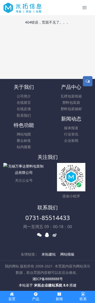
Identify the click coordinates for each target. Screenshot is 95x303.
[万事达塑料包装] (22, 7)
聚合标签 (24, 140)
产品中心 (71, 86)
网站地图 (24, 134)
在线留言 (24, 102)
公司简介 (24, 96)
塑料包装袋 (71, 102)
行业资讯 (71, 134)
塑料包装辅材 (71, 108)
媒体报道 (71, 127)
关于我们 (24, 86)
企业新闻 (71, 140)
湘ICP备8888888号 (47, 278)
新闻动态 (71, 118)
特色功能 (24, 125)
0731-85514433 (47, 217)
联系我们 (24, 115)
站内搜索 (24, 146)
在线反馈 (24, 108)
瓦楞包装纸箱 (71, 96)
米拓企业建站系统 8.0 (51, 285)
